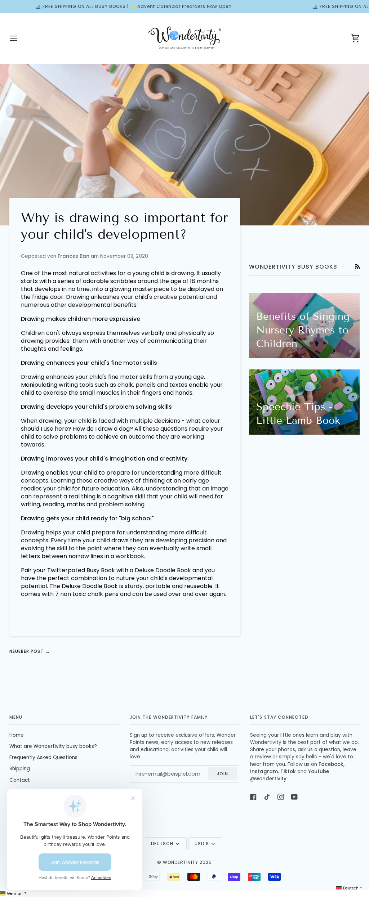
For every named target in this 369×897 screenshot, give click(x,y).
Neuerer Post (29, 651)
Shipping (19, 768)
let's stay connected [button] (279, 717)
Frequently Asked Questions (43, 757)
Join (222, 774)
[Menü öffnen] (20, 38)
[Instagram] (280, 796)
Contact (19, 780)
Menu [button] (15, 717)
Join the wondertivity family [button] (169, 717)
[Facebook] (253, 796)
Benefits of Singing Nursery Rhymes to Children (303, 330)
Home (16, 735)
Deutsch (162, 843)
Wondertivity (180, 862)
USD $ (202, 843)
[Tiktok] (267, 796)
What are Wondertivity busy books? (53, 746)
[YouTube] (294, 796)
